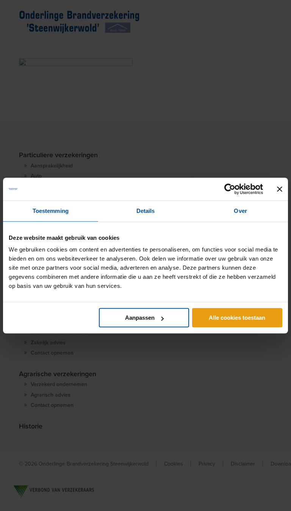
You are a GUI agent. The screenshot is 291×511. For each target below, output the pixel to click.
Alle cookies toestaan (237, 317)
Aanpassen (140, 317)
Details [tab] (145, 211)
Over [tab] (240, 211)
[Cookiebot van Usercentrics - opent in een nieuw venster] (230, 189)
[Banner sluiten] (279, 189)
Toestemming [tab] (51, 211)
